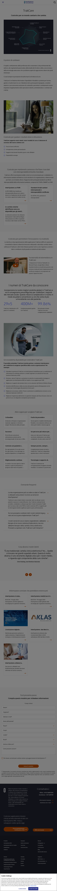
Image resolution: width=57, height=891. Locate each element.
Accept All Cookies (33, 888)
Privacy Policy (33, 885)
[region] (28, 882)
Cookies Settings (22, 888)
